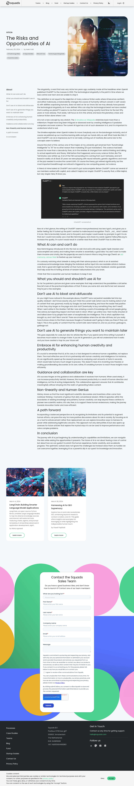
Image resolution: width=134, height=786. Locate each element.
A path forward (12, 132)
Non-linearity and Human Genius (19, 128)
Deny (102, 778)
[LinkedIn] (105, 746)
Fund (56, 3)
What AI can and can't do (16, 94)
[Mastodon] (96, 746)
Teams (38, 3)
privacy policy (48, 778)
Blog (47, 3)
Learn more (17, 535)
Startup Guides (69, 3)
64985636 (56, 741)
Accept (111, 778)
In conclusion (11, 137)
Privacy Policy (98, 3)
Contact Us (84, 3)
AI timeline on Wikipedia (85, 120)
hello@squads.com (98, 734)
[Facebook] (100, 746)
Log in (119, 3)
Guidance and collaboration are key (20, 124)
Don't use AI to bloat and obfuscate (20, 105)
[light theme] (109, 3)
